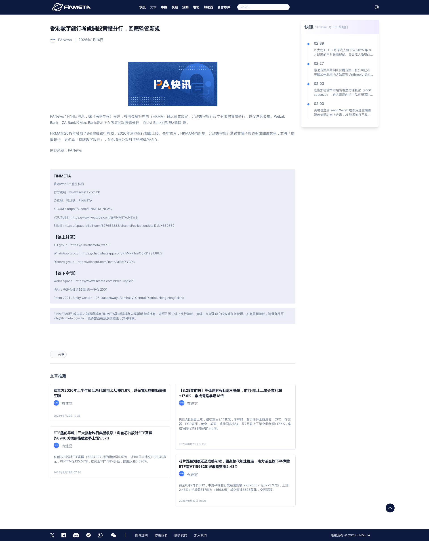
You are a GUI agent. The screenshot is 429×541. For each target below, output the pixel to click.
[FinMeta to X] (52, 535)
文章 (153, 7)
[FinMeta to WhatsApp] (101, 535)
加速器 (208, 7)
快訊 (142, 7)
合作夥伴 (224, 7)
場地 (196, 7)
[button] (376, 7)
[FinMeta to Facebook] (63, 535)
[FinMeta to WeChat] (114, 535)
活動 (185, 7)
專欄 (164, 7)
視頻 (175, 7)
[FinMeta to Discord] (76, 535)
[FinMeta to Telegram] (88, 535)
